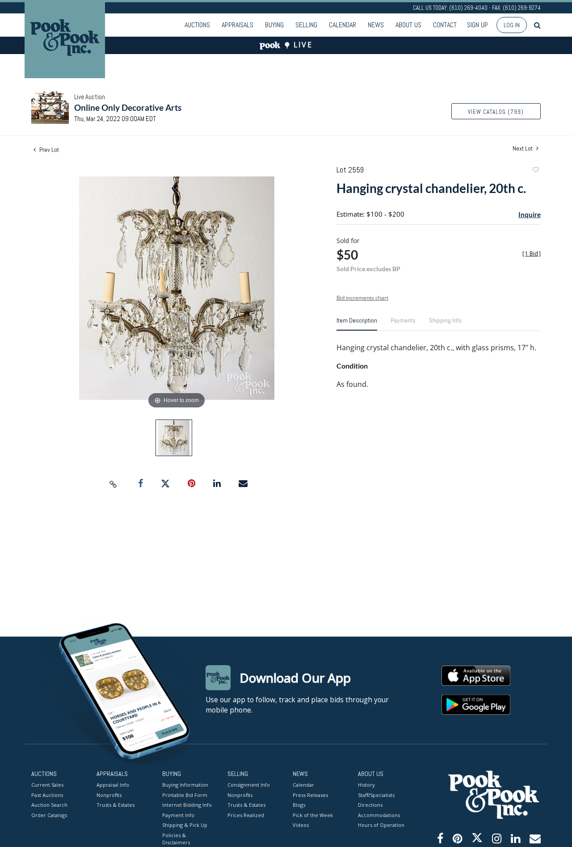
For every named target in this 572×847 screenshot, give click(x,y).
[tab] (356, 324)
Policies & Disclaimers (176, 839)
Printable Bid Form (184, 795)
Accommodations (379, 815)
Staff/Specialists (376, 795)
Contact (445, 24)
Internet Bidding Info (187, 804)
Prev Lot (48, 150)
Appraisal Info (113, 784)
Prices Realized (245, 815)
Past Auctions (47, 795)
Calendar (342, 24)
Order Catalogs (49, 815)
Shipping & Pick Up (184, 825)
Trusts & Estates (116, 804)
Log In (512, 25)
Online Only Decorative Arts (127, 107)
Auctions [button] (197, 24)
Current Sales (47, 784)
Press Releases (310, 795)
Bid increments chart (362, 298)
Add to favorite (535, 171)
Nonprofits (109, 795)
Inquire (529, 214)
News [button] (376, 24)
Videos (301, 825)
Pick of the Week (313, 815)
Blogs (299, 804)
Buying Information (185, 784)
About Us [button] (408, 24)
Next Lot (523, 148)
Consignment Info (248, 784)
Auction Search (49, 804)
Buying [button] (274, 24)
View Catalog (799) (496, 112)
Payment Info (178, 815)
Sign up (477, 24)
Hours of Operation (381, 825)
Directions (370, 804)
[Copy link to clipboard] (113, 483)
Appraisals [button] (237, 24)
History (366, 784)
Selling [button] (306, 24)
